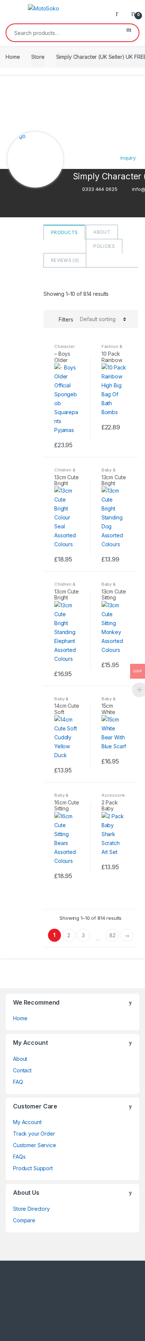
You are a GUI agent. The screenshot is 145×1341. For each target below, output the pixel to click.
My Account (27, 1122)
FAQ (18, 1082)
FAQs (19, 1156)
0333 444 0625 (99, 189)
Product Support (33, 1168)
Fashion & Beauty (112, 348)
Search (129, 32)
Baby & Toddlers (110, 472)
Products (64, 232)
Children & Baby (64, 472)
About (101, 232)
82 (112, 935)
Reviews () (65, 260)
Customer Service (34, 1145)
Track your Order (34, 1133)
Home (13, 57)
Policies (104, 246)
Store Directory (31, 1209)
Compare (24, 1220)
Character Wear (64, 348)
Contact (22, 1070)
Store (37, 57)
